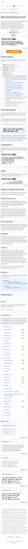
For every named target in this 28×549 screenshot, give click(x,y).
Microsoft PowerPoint (16, 87)
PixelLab (18, 95)
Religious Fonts (7, 407)
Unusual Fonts (7, 343)
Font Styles (6, 404)
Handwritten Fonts (8, 363)
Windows (17, 79)
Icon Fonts (6, 383)
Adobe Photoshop (15, 82)
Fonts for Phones (8, 388)
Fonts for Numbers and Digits (11, 391)
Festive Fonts (7, 355)
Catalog (7, 6)
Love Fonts (6, 409)
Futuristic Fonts (8, 374)
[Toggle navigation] (3, 2)
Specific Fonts (7, 398)
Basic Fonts (6, 349)
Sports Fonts (7, 369)
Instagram (14, 92)
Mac (22, 79)
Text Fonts (6, 385)
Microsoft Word (9, 89)
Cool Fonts (6, 341)
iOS (11, 81)
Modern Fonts (7, 366)
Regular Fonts (7, 346)
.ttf (11, 74)
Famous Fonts (7, 338)
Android (7, 81)
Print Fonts (6, 352)
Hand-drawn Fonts (8, 360)
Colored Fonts (7, 415)
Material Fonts (7, 401)
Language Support (13, 9)
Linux (24, 79)
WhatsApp (7, 94)
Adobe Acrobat (15, 85)
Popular (23, 6)
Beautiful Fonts (7, 327)
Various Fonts (7, 357)
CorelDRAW (8, 90)
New (12, 6)
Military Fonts (7, 332)
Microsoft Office (18, 89)
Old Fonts (6, 371)
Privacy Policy (11, 537)
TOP (18, 6)
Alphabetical (4, 9)
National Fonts (7, 412)
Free (2, 6)
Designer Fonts (7, 335)
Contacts (18, 537)
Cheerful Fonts (7, 329)
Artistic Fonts (7, 377)
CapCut (17, 94)
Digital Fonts (7, 380)
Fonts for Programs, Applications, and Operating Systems (13, 394)
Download (13, 51)
